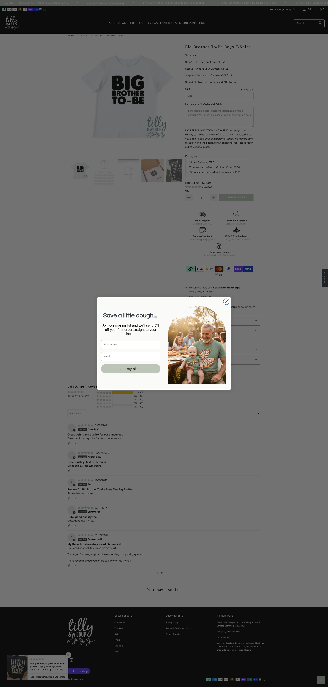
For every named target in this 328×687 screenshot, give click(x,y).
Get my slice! (131, 369)
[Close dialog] (226, 302)
